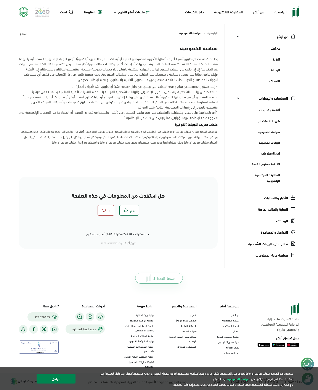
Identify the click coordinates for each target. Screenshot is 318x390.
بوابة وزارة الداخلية (145, 314)
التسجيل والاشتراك (186, 346)
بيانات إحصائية (232, 347)
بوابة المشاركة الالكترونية (141, 341)
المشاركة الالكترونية (228, 12)
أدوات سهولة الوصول (228, 341)
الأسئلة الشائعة (188, 325)
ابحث (63, 11)
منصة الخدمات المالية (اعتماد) (139, 356)
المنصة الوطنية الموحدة (142, 320)
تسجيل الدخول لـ (164, 278)
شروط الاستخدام (230, 325)
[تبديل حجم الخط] (90, 316)
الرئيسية (280, 12)
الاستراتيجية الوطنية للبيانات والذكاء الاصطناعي (139, 327)
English (90, 11)
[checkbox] (129, 210)
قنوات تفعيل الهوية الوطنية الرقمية (182, 338)
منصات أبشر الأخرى (131, 11)
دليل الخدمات (194, 12)
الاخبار (236, 331)
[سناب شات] (23, 329)
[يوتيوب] (54, 329)
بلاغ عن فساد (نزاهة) (186, 320)
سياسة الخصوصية (230, 320)
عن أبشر (258, 12)
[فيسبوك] (33, 329)
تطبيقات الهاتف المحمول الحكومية (141, 364)
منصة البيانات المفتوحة (142, 335)
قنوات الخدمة (189, 331)
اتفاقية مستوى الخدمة (228, 336)
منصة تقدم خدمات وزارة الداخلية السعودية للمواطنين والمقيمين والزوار (280, 324)
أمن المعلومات (231, 352)
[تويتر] (44, 329)
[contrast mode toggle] (100, 316)
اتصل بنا (192, 314)
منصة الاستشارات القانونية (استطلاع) (140, 348)
